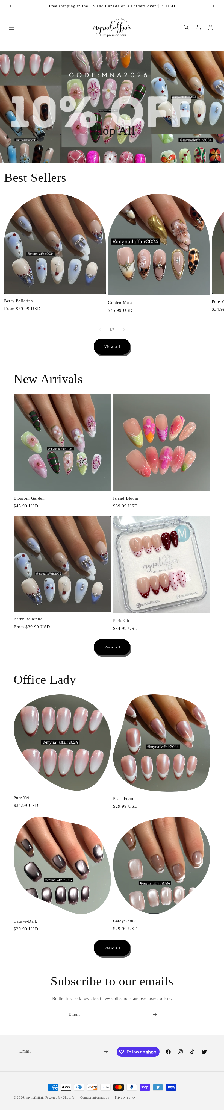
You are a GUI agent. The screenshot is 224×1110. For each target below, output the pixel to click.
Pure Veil (22, 797)
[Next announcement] (213, 6)
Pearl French (125, 798)
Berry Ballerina (18, 301)
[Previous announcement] (11, 6)
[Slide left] (100, 330)
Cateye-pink (124, 921)
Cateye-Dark (25, 921)
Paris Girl (122, 620)
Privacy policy (125, 1097)
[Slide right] (124, 330)
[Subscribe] (155, 1014)
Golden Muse (120, 302)
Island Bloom (125, 498)
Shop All (112, 130)
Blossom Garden (29, 498)
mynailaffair (35, 1097)
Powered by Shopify (60, 1097)
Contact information (94, 1097)
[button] (11, 27)
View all (112, 346)
